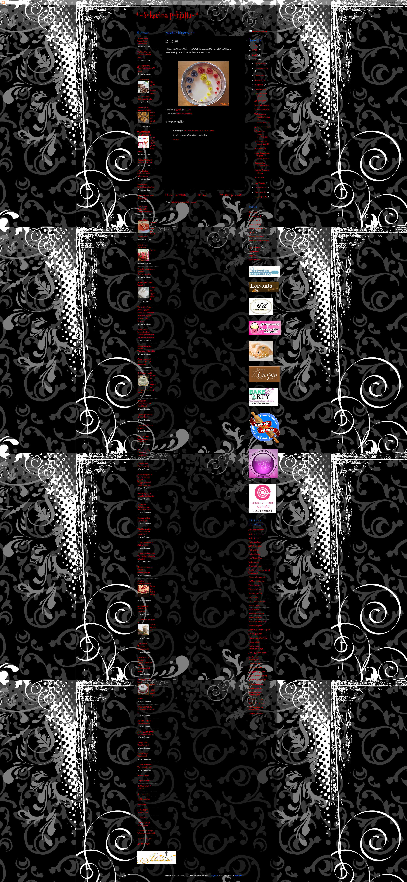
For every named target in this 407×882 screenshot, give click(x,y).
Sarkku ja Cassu (257, 671)
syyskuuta (260, 80)
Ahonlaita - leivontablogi (144, 330)
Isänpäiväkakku (145, 211)
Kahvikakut (254, 220)
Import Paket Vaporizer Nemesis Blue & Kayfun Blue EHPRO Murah (146, 315)
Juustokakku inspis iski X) (262, 142)
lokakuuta (260, 75)
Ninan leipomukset (146, 553)
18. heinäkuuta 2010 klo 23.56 (199, 130)
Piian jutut (254, 641)
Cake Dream (254, 537)
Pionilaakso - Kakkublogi (144, 811)
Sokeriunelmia (256, 683)
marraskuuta (261, 68)
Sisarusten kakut (145, 734)
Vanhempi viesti (231, 195)
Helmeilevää (254, 554)
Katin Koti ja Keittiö (143, 658)
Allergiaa (253, 212)
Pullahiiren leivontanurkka (256, 647)
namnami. (142, 184)
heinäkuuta (261, 89)
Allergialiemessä (256, 529)
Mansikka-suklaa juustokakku (262, 134)
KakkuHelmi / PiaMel (144, 787)
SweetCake (143, 463)
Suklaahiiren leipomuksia (255, 693)
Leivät (252, 232)
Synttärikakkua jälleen (262, 171)
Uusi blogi (142, 520)
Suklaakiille (260, 148)
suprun (214, 875)
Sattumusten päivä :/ (261, 95)
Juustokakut (255, 216)
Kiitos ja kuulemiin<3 (143, 647)
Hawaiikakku (144, 723)
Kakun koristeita (184, 113)
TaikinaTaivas (144, 52)
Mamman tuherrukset (259, 629)
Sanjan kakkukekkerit (144, 582)
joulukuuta (260, 63)
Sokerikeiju (143, 753)
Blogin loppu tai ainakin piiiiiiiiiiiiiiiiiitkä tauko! (145, 666)
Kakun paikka (255, 593)
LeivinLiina (143, 605)
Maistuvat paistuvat (142, 246)
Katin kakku (254, 605)
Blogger (238, 875)
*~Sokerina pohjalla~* (167, 15)
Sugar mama (255, 687)
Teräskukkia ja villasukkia (256, 708)
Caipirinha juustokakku (262, 164)
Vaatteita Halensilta (146, 351)
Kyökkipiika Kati (145, 414)
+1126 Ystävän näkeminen (144, 175)
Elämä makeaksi (145, 542)
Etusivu (203, 195)
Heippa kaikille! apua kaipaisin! (144, 483)
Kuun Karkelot (145, 764)
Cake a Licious (256, 533)
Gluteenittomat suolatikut (144, 363)
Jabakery (142, 804)
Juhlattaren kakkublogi (143, 39)
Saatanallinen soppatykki (255, 658)
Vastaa (176, 139)
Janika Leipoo (144, 720)
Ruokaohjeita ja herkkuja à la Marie (145, 477)
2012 (255, 50)
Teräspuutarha (256, 713)
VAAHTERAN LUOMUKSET (144, 133)
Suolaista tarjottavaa (259, 240)
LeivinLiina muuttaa (142, 610)
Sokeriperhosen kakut (145, 283)
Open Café (143, 219)
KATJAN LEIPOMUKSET (145, 402)
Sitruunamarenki (257, 679)
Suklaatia (142, 817)
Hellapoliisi (254, 550)
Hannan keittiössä (146, 195)
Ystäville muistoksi (146, 187)
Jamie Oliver (255, 566)
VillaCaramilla (144, 528)
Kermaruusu (144, 793)
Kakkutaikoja (255, 589)
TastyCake (142, 742)
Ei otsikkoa (143, 417)
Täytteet (252, 255)
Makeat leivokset (256, 236)
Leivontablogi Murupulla (144, 824)
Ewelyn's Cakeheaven (143, 505)
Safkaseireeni (255, 663)
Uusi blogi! (142, 406)
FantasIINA (143, 643)
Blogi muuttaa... (145, 509)
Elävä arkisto (255, 546)
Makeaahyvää (255, 625)
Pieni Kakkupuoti (146, 731)
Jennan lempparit (257, 577)
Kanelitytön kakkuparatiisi (144, 108)
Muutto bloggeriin (146, 496)
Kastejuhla (142, 198)
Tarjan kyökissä (145, 425)
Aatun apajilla (144, 493)
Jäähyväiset (143, 545)
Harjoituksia (260, 100)
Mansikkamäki (145, 838)
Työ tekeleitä (254, 247)
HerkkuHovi (143, 775)
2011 (254, 54)
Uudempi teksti (175, 195)
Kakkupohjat (255, 224)
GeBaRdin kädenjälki (142, 207)
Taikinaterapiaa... (257, 702)
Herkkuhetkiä (144, 843)
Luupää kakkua (262, 105)
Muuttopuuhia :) (153, 627)
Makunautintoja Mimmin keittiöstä (146, 831)
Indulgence (254, 562)
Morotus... (142, 441)
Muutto (141, 428)
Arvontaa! (142, 43)
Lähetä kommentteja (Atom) (184, 202)
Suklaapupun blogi (144, 680)
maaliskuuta (261, 196)
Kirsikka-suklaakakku (152, 592)
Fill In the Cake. (145, 307)
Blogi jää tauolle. (145, 162)
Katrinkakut (254, 609)
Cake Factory (255, 542)
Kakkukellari (143, 79)
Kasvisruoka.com (257, 601)
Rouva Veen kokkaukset (143, 437)
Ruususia (259, 177)
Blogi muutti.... (144, 466)
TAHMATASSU (145, 707)
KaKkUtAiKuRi (145, 159)
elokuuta (259, 84)
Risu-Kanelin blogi (258, 652)
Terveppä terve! (144, 767)
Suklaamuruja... (256, 698)
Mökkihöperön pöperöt (144, 347)
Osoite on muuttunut (143, 454)
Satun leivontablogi (258, 675)
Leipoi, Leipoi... (144, 780)
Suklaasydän (144, 799)
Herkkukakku (255, 558)
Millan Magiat (255, 633)
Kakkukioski (255, 585)
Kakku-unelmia (256, 581)
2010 (255, 59)
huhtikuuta (261, 192)
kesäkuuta (260, 183)
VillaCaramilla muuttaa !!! (144, 533)
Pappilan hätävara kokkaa (146, 270)
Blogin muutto (144, 274)
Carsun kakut (144, 359)
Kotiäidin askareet (257, 621)
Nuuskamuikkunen (146, 620)
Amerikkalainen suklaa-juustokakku (262, 155)
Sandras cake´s (256, 667)
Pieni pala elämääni (258, 637)
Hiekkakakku (144, 518)
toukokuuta (261, 187)
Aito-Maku (143, 170)
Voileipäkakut (255, 259)
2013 (255, 45)
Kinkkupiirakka (262, 109)
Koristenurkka (255, 617)
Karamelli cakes (145, 567)
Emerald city (144, 449)
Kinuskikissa (144, 65)
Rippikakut (142, 756)
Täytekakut (254, 251)
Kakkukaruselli (145, 373)
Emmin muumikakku (144, 571)
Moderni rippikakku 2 (152, 293)
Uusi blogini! (143, 745)
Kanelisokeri (254, 597)
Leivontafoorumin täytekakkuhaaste (146, 336)
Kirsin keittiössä (256, 613)
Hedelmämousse (262, 126)
